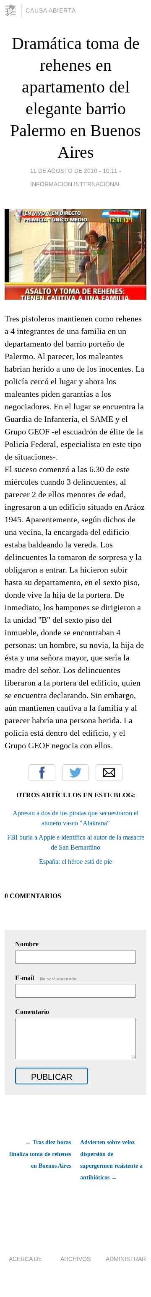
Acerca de (25, 1259)
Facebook (42, 772)
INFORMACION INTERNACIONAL (75, 184)
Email (109, 772)
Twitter (75, 772)
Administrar (126, 1259)
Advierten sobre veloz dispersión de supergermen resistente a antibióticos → (111, 1160)
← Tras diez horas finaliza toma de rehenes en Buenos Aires (40, 1154)
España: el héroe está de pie (75, 861)
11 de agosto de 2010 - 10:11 (73, 170)
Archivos (75, 1259)
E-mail (46, 977)
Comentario (32, 1011)
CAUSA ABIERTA (51, 10)
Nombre (27, 944)
